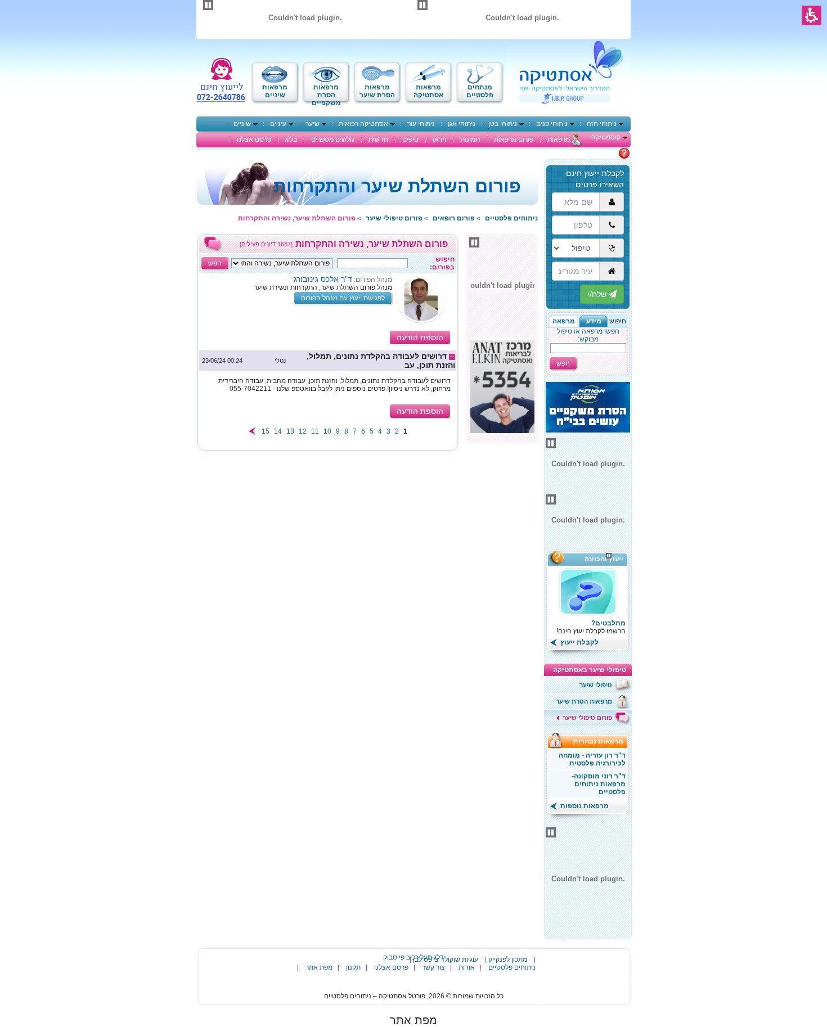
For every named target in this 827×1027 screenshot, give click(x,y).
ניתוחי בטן (502, 124)
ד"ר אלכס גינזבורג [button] (323, 278)
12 (303, 431)
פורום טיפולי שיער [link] (394, 218)
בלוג (291, 139)
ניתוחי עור (421, 124)
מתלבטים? (608, 623)
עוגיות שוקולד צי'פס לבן (445, 959)
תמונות (470, 139)
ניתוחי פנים (552, 124)
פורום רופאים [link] (454, 218)
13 (290, 431)
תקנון (353, 967)
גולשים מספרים (332, 139)
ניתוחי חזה (602, 124)
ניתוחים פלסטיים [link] (511, 218)
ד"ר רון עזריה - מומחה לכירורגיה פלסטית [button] (592, 759)
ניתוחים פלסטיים (512, 967)
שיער (312, 124)
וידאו (439, 139)
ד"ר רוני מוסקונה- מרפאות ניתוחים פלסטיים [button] (599, 784)
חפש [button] (563, 363)
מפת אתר (318, 967)
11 (315, 431)
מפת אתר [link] (413, 1020)
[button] (593, 321)
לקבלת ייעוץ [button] (579, 642)
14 (278, 431)
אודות (467, 967)
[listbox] (281, 263)
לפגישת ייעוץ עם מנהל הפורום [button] (343, 298)
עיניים (278, 124)
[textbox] (372, 263)
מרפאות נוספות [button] (584, 806)
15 (265, 431)
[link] (327, 360)
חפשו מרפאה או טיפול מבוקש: (588, 335)
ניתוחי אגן (461, 124)
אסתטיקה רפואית (363, 124)
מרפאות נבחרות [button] (601, 741)
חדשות (378, 139)
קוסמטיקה (606, 137)
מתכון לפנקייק (507, 959)
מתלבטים (604, 153)
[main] (327, 343)
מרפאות (558, 139)
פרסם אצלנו (254, 139)
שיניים (242, 124)
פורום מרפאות (513, 139)
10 (327, 431)
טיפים (410, 139)
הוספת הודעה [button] (420, 337)
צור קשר (433, 967)
